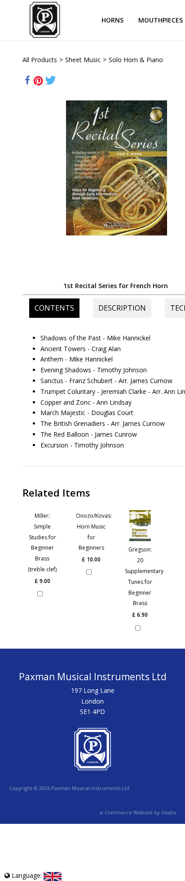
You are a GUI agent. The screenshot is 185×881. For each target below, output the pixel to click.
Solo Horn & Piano (136, 59)
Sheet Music (83, 59)
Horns (112, 20)
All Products (39, 59)
